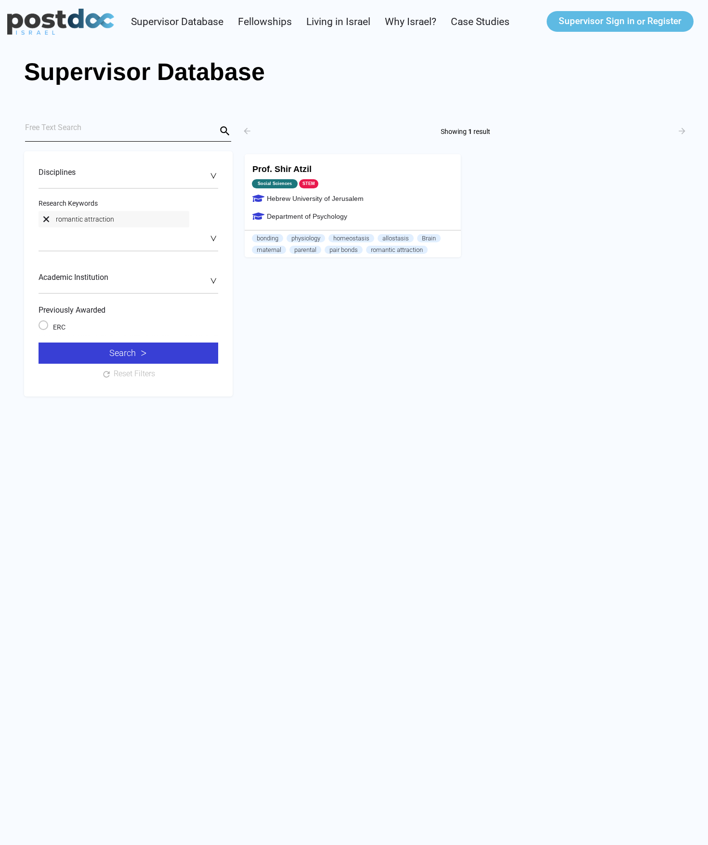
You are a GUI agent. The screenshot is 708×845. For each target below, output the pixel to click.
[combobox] (128, 177)
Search (122, 353)
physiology (305, 238)
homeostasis (351, 238)
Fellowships (265, 21)
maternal (269, 250)
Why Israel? (410, 21)
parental (305, 250)
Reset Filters (134, 373)
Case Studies (480, 21)
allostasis (395, 238)
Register (664, 20)
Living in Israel (338, 21)
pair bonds (343, 250)
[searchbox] (127, 175)
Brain (429, 238)
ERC (59, 327)
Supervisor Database (177, 21)
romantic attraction (397, 250)
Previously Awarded (72, 310)
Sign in (597, 20)
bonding (267, 238)
